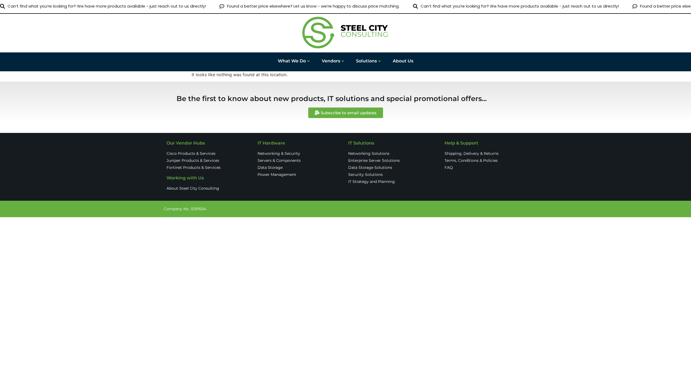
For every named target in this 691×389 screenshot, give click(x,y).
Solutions (366, 60)
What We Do (292, 60)
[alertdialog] (345, 6)
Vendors (331, 60)
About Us (403, 60)
